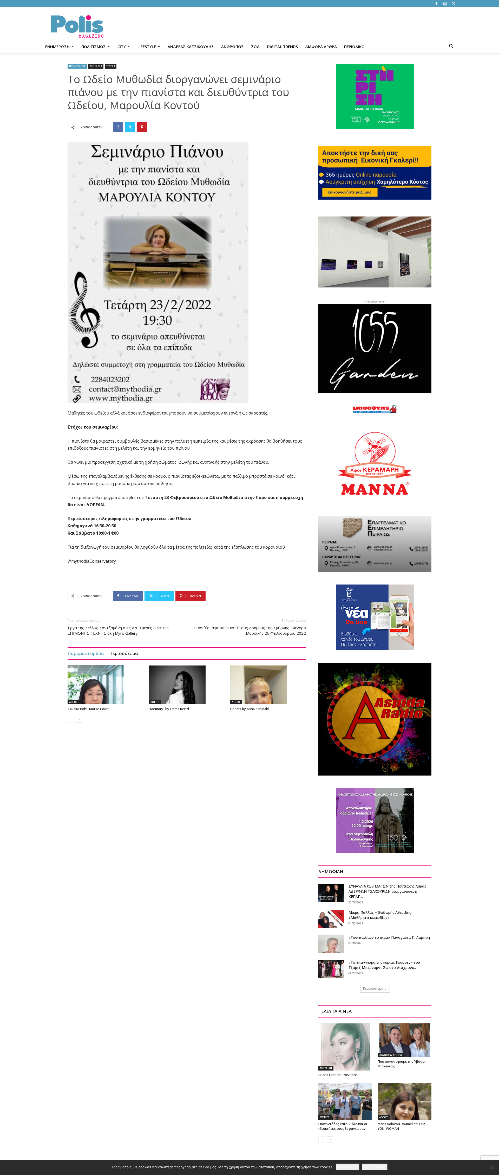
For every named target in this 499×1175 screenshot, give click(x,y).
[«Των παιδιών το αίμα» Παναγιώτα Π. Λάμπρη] (331, 944)
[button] (451, 46)
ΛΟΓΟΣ (73, 702)
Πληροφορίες (374, 1167)
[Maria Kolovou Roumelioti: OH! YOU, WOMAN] (404, 1101)
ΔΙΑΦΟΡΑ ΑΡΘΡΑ (321, 46)
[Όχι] (492, 1167)
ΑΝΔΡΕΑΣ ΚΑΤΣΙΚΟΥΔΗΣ (191, 46)
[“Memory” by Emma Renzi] (187, 684)
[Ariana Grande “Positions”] (345, 1046)
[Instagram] (445, 3)
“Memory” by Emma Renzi (169, 708)
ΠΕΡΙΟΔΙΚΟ (354, 46)
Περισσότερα (123, 653)
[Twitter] (453, 3)
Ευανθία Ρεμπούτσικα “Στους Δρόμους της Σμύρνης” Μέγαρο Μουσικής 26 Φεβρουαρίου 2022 (250, 630)
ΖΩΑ (255, 46)
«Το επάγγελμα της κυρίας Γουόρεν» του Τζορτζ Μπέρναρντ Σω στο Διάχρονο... (384, 965)
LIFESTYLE (146, 46)
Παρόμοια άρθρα (86, 653)
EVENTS (325, 1117)
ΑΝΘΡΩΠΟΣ (232, 46)
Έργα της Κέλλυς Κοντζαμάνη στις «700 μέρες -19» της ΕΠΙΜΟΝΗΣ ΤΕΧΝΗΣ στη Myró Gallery (118, 630)
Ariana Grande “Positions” (338, 1074)
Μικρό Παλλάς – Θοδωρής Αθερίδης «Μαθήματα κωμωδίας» (380, 915)
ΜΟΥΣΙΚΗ (96, 66)
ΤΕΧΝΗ (110, 66)
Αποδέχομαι (347, 1167)
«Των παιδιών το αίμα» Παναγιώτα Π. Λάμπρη (389, 937)
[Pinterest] (142, 127)
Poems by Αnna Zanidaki (249, 708)
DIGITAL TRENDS (282, 46)
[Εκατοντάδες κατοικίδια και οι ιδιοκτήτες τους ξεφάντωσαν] (345, 1101)
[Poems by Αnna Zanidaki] (268, 684)
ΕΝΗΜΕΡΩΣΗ (57, 46)
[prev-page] (71, 719)
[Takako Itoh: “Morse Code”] (105, 684)
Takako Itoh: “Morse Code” (89, 708)
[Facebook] (436, 3)
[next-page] (79, 719)
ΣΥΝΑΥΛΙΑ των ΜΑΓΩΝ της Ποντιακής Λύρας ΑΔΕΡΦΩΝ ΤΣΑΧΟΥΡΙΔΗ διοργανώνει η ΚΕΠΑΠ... (387, 891)
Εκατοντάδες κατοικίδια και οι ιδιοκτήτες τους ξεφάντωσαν (342, 1126)
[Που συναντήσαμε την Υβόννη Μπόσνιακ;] (404, 1040)
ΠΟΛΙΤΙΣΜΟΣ (93, 46)
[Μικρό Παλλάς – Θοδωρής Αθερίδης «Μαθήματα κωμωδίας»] (331, 919)
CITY (121, 46)
